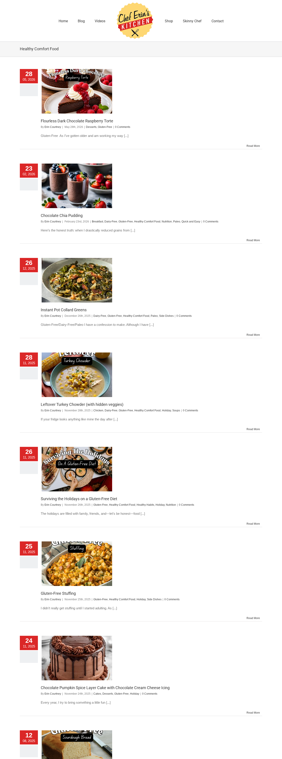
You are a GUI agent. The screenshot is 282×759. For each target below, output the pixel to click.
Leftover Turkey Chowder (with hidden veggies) (82, 404)
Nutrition (167, 221)
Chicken (98, 410)
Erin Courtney (53, 127)
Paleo (176, 221)
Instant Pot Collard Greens (64, 310)
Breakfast (97, 221)
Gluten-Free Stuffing (58, 593)
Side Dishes (166, 315)
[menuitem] (79, 20)
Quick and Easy (191, 221)
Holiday (166, 410)
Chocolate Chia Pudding (62, 215)
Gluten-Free (105, 127)
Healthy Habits (145, 504)
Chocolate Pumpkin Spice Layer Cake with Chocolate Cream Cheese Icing (105, 687)
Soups (176, 410)
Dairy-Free (110, 221)
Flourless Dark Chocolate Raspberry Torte (77, 121)
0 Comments (122, 127)
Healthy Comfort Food (147, 221)
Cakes (97, 693)
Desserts (91, 127)
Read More (253, 145)
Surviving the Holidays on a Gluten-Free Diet (79, 498)
